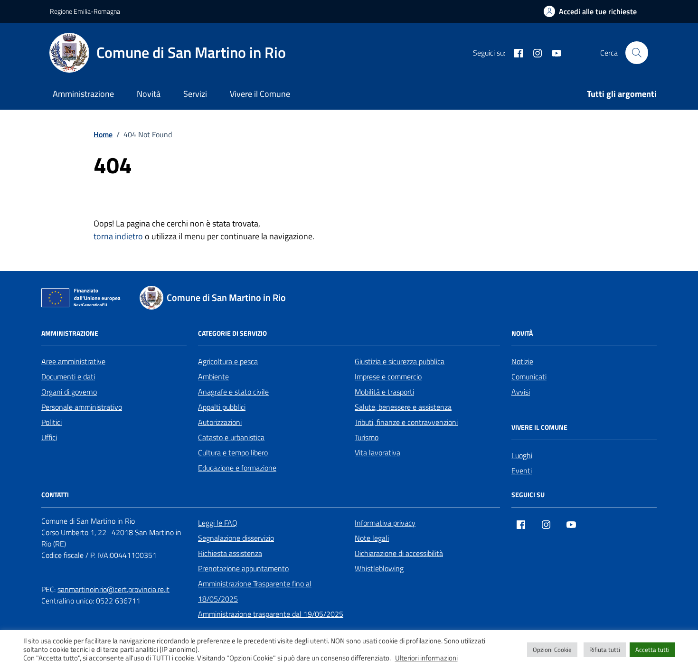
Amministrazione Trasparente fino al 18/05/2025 (254, 591)
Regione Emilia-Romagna (85, 11)
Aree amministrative (73, 361)
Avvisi (520, 391)
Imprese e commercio (388, 376)
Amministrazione (83, 93)
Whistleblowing (379, 568)
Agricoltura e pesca (228, 361)
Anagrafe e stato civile (233, 391)
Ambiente (213, 376)
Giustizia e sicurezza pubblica (399, 361)
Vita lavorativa (377, 452)
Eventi (521, 470)
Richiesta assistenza (230, 553)
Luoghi (521, 455)
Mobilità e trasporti (384, 391)
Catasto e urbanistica (231, 437)
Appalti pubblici (221, 407)
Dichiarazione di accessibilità (399, 553)
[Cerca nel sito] (636, 52)
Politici (51, 422)
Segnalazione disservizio (236, 538)
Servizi (195, 93)
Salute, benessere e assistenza (403, 407)
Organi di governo (69, 391)
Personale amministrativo (81, 407)
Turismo (366, 437)
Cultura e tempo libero (233, 452)
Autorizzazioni (220, 422)
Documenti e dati (68, 376)
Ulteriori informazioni (426, 658)
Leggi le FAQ (217, 522)
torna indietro (118, 236)
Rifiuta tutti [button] (604, 649)
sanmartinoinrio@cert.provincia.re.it (113, 589)
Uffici (49, 437)
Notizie (522, 361)
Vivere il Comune (260, 93)
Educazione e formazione (237, 467)
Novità (148, 93)
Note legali (372, 538)
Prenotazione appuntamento (243, 568)
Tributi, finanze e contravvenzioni (406, 422)
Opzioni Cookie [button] (552, 649)
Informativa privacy (385, 522)
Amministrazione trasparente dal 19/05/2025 (270, 614)
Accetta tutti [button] (652, 649)
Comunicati (529, 376)
